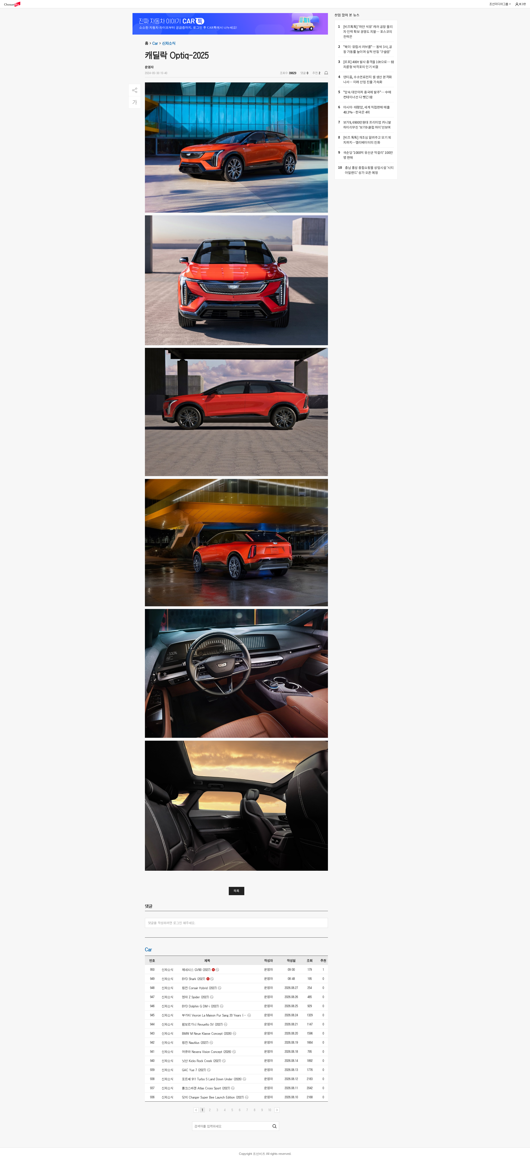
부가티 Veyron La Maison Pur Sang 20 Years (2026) (214, 1015)
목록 (236, 891)
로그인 (522, 4)
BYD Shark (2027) (193, 979)
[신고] (326, 72)
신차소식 (168, 43)
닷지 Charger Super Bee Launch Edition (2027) (213, 1097)
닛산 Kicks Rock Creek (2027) (201, 1061)
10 (269, 1110)
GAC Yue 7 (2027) (194, 1070)
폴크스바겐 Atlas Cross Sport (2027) (206, 1088)
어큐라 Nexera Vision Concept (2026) (206, 1052)
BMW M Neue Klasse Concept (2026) (207, 1033)
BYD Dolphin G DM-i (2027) (200, 1006)
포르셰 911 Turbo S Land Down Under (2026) (212, 1079)
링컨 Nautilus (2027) (195, 1043)
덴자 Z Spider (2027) (195, 997)
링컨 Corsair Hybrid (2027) (199, 988)
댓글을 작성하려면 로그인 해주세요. (171, 923)
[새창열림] (14, 4)
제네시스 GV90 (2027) (196, 970)
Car (155, 43)
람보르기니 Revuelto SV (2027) (202, 1024)
